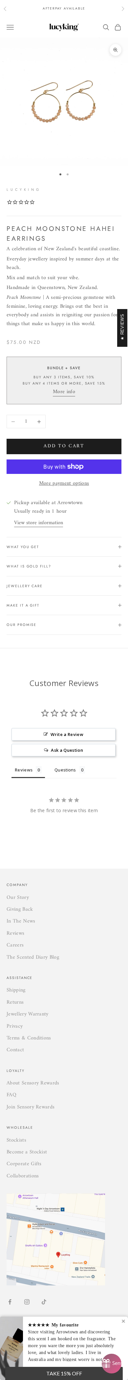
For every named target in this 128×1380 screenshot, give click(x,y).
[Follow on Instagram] (27, 1302)
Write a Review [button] (67, 734)
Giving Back (20, 909)
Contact (15, 1050)
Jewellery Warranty (28, 1014)
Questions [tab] (65, 770)
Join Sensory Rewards (30, 1107)
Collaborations (23, 1176)
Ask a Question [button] (67, 750)
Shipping (16, 990)
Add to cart (64, 446)
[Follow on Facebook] (10, 1302)
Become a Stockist (27, 1152)
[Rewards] (111, 1363)
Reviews (15, 933)
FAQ (11, 1095)
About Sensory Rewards (33, 1083)
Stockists (16, 1140)
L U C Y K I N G (23, 189)
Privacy (15, 1026)
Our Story (18, 897)
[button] (64, 1373)
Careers (15, 945)
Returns (15, 1002)
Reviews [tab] (23, 770)
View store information (38, 523)
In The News (21, 921)
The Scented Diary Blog (33, 957)
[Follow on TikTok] (44, 1302)
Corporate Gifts (24, 1164)
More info (64, 391)
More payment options (64, 483)
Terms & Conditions (29, 1038)
